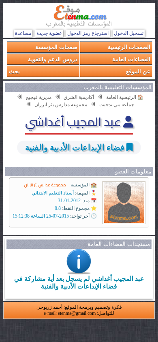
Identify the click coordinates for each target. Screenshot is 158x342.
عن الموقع (138, 71)
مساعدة (23, 33)
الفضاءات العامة (131, 59)
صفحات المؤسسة (56, 47)
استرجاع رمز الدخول (88, 33)
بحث (14, 71)
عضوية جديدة (49, 33)
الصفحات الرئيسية (129, 47)
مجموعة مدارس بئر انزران (45, 185)
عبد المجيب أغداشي (74, 122)
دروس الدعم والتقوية (52, 59)
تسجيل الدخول (128, 33)
